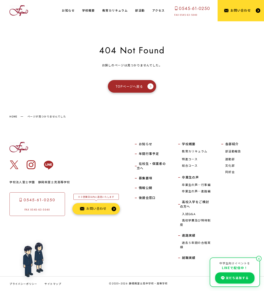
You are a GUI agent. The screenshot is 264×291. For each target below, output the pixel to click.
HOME (13, 116)
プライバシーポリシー (23, 283)
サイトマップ (53, 283)
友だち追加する (237, 278)
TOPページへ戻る (129, 86)
